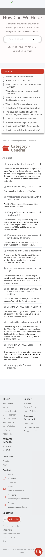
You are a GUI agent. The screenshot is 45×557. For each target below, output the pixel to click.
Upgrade (28, 51)
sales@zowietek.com (16, 490)
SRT (15, 47)
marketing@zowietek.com (18, 498)
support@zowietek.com (17, 507)
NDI (9, 47)
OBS (21, 47)
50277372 (12, 482)
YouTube (17, 51)
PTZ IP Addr (30, 47)
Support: (11, 503)
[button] (3, 3)
